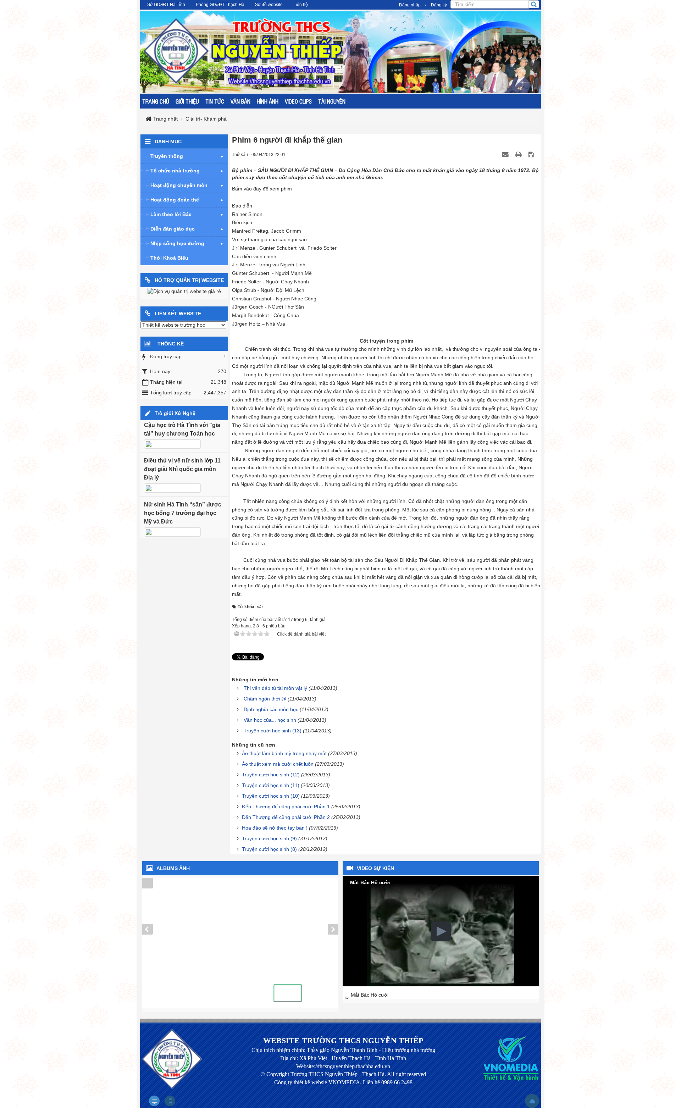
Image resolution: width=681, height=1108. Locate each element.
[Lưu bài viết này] (532, 154)
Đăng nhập (410, 4)
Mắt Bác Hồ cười (369, 995)
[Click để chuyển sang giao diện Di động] (170, 1101)
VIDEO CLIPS (298, 101)
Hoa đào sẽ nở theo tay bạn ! (275, 828)
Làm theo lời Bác (171, 214)
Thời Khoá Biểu (169, 258)
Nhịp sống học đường (177, 243)
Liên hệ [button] (300, 4)
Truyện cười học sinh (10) (271, 796)
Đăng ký (439, 4)
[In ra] (519, 154)
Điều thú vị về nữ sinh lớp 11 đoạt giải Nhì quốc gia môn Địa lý (182, 469)
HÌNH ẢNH (267, 101)
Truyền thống (166, 156)
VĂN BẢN (240, 101)
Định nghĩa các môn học (271, 709)
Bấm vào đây (246, 189)
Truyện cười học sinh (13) (272, 730)
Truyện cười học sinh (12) (271, 774)
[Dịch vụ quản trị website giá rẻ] (184, 291)
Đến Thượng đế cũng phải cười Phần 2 (286, 817)
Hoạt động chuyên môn (178, 185)
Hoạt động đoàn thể (174, 200)
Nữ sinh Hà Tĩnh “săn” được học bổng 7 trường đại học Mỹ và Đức (182, 513)
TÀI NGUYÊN (331, 101)
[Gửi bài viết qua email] (506, 154)
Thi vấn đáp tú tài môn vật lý (275, 688)
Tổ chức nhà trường (175, 170)
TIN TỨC (214, 101)
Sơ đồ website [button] (269, 4)
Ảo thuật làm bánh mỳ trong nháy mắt (284, 753)
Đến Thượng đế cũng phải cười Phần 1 (286, 806)
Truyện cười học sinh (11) (270, 785)
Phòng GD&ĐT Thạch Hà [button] (220, 4)
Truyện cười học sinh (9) (269, 838)
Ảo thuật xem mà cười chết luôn (278, 764)
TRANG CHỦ (155, 101)
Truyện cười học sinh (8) (269, 849)
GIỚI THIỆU (187, 101)
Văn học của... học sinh (270, 720)
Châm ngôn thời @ (265, 699)
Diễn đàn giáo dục (172, 229)
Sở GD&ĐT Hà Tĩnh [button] (166, 4)
